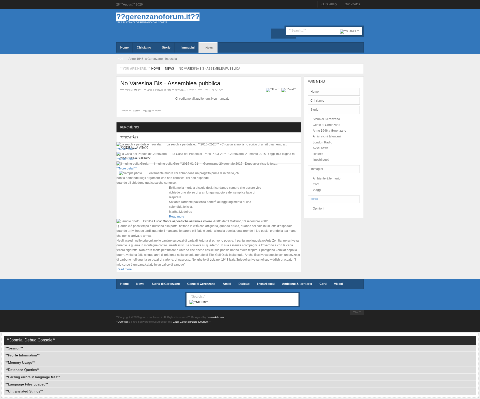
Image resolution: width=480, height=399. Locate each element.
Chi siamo (317, 100)
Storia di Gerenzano (326, 119)
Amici (227, 284)
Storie (314, 109)
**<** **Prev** (131, 111)
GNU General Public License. (190, 321)
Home (155, 68)
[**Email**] (289, 89)
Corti (316, 184)
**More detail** (126, 149)
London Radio (322, 142)
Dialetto (318, 154)
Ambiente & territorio (326, 178)
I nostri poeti (321, 159)
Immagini (316, 169)
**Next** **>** (152, 111)
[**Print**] (273, 89)
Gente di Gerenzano (326, 125)
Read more (176, 216)
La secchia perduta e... (181, 144)
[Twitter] (283, 33)
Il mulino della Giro (166, 163)
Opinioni (318, 208)
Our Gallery (329, 4)
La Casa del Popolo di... (188, 154)
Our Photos (352, 4)
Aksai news (320, 148)
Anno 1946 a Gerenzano (329, 130)
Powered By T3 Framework (339, 321)
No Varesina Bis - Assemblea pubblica (170, 83)
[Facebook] (276, 33)
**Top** (357, 312)
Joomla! (123, 321)
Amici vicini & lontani (327, 136)
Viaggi (317, 190)
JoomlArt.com (215, 317)
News (169, 68)
